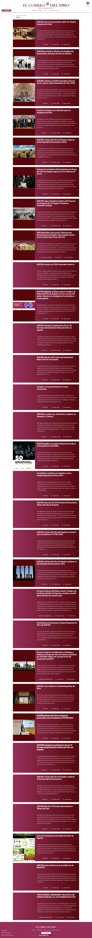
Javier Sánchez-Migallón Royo (45, 615)
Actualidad (39, 10)
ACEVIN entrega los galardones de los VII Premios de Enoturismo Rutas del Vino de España (54, 328)
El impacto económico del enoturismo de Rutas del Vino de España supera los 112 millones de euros (57, 171)
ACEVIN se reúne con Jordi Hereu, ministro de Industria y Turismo (56, 415)
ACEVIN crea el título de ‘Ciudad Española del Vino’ (56, 687)
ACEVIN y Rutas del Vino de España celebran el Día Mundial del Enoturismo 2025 (56, 141)
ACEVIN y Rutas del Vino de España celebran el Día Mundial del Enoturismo (56, 778)
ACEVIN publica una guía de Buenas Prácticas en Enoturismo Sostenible (56, 445)
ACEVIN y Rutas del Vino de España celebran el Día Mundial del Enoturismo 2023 (57, 563)
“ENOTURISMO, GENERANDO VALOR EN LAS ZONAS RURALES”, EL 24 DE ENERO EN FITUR (56, 896)
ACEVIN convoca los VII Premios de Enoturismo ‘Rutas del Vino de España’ (57, 504)
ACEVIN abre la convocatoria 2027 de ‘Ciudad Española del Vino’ (56, 23)
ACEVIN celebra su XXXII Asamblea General (55, 264)
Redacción (46, 44)
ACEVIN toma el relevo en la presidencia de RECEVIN (55, 866)
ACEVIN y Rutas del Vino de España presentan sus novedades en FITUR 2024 (56, 533)
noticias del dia (66, 44)
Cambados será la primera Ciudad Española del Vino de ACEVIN (57, 624)
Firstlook (51, 935)
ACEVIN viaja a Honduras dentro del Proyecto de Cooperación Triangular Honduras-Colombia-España (56, 203)
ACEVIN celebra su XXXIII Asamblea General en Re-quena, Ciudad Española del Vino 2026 (56, 82)
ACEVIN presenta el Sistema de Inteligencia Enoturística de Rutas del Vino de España (55, 52)
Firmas (45, 10)
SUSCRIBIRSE (6, 10)
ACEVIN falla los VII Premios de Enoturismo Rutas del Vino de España (55, 358)
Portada (33, 10)
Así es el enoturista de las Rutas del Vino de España (55, 837)
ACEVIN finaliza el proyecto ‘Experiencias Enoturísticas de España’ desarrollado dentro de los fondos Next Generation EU (56, 235)
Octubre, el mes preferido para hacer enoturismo (52, 388)
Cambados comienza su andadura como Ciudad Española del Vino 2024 (54, 474)
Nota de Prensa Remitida (46, 257)
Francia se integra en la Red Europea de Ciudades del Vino (54, 111)
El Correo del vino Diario (54, 10)
